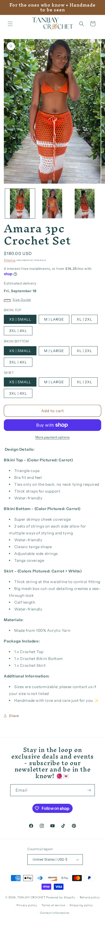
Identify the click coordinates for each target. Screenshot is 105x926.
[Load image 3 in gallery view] (85, 203)
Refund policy (90, 897)
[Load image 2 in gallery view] (52, 203)
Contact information (55, 913)
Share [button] (14, 715)
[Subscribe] (89, 790)
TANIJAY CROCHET (31, 897)
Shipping (10, 260)
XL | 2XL (84, 319)
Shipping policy (81, 905)
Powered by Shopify (60, 897)
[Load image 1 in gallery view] (20, 203)
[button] (10, 23)
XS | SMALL (20, 319)
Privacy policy (27, 905)
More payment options (52, 437)
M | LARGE (54, 319)
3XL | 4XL (18, 330)
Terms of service (53, 905)
